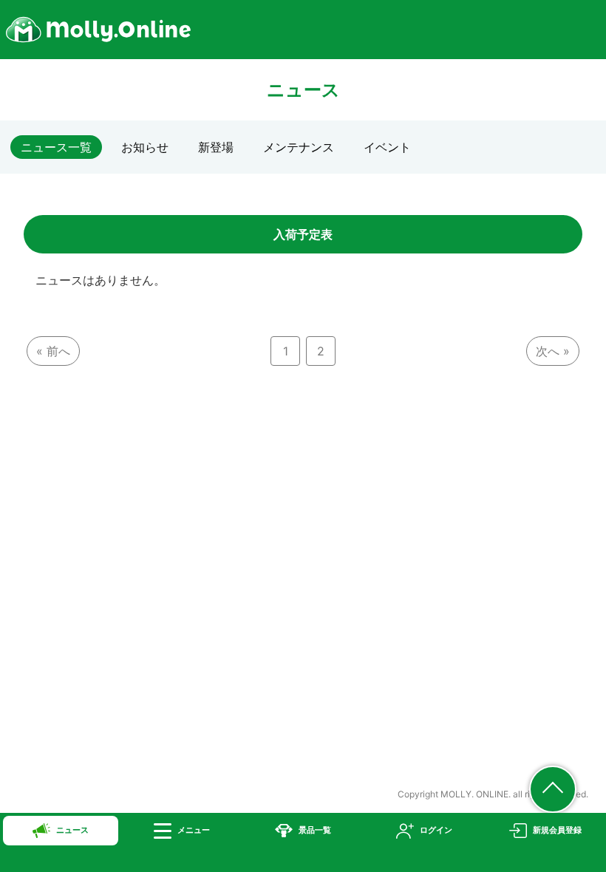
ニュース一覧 (56, 147)
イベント (387, 147)
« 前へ (53, 351)
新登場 (216, 147)
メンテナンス (298, 147)
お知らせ (144, 147)
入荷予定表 (303, 234)
